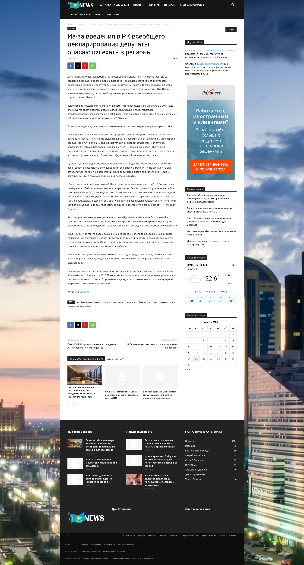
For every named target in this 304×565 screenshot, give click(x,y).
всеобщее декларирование (88, 302)
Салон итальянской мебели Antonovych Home (210, 50)
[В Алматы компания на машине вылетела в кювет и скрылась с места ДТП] (122, 377)
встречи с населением (113, 302)
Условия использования (120, 558)
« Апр (188, 369)
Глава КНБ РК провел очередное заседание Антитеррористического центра (91, 346)
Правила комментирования (114, 551)
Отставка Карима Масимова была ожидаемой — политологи (211, 233)
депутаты (131, 302)
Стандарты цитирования (90, 551)
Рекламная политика (126, 544)
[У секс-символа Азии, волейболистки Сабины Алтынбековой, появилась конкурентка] (134, 479)
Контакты (113, 14)
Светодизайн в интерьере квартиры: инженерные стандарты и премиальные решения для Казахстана (208, 198)
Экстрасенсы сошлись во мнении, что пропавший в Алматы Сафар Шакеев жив (160, 443)
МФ (173, 302)
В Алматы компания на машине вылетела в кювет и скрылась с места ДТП (121, 395)
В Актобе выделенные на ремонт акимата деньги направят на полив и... (99, 478)
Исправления (109, 544)
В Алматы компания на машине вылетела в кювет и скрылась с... (101, 462)
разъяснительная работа (80, 306)
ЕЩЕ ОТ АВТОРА (115, 359)
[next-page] (74, 404)
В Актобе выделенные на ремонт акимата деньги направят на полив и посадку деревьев (160, 395)
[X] (78, 65)
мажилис (164, 302)
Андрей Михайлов (192, 4)
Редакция (85, 544)
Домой (70, 24)
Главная (154, 4)
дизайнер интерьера (208, 63)
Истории (170, 4)
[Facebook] (70, 65)
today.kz (84, 291)
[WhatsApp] (92, 65)
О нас (98, 14)
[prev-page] (69, 404)
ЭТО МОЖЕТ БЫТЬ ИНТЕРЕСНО (86, 359)
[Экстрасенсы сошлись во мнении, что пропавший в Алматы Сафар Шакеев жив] (134, 444)
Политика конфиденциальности (95, 558)
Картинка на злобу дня (114, 4)
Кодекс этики (96, 544)
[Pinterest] (85, 65)
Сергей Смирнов (80, 14)
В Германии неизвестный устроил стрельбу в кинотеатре (152, 346)
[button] (233, 5)
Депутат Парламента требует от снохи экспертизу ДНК (208, 243)
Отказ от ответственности (143, 558)
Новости (139, 4)
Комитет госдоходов (148, 302)
